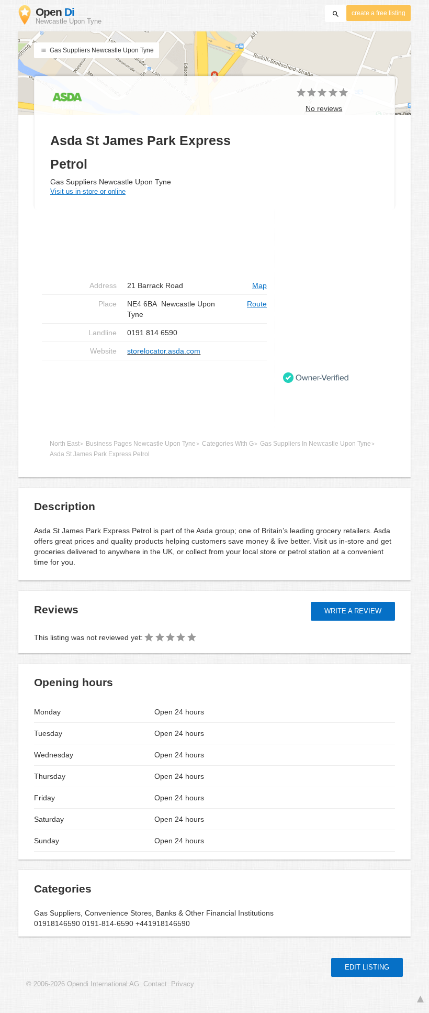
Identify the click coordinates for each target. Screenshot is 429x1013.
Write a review (352, 611)
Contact (155, 984)
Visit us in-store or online (88, 191)
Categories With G (228, 443)
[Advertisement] (154, 394)
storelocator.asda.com (163, 351)
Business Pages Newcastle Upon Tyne (141, 443)
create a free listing (378, 13)
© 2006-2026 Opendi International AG (82, 984)
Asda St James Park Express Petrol (100, 454)
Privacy (182, 984)
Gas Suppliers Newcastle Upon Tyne (101, 50)
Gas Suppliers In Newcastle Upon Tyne (315, 443)
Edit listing (367, 967)
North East (65, 443)
